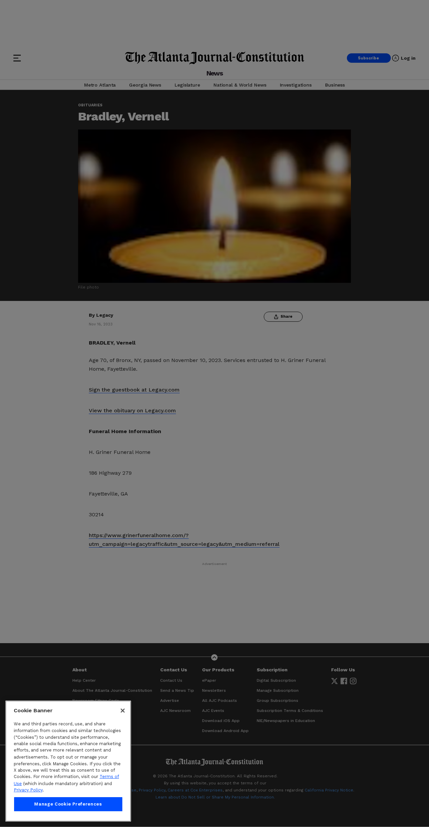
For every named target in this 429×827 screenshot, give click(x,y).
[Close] (122, 710)
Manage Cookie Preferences (68, 804)
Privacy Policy (28, 789)
